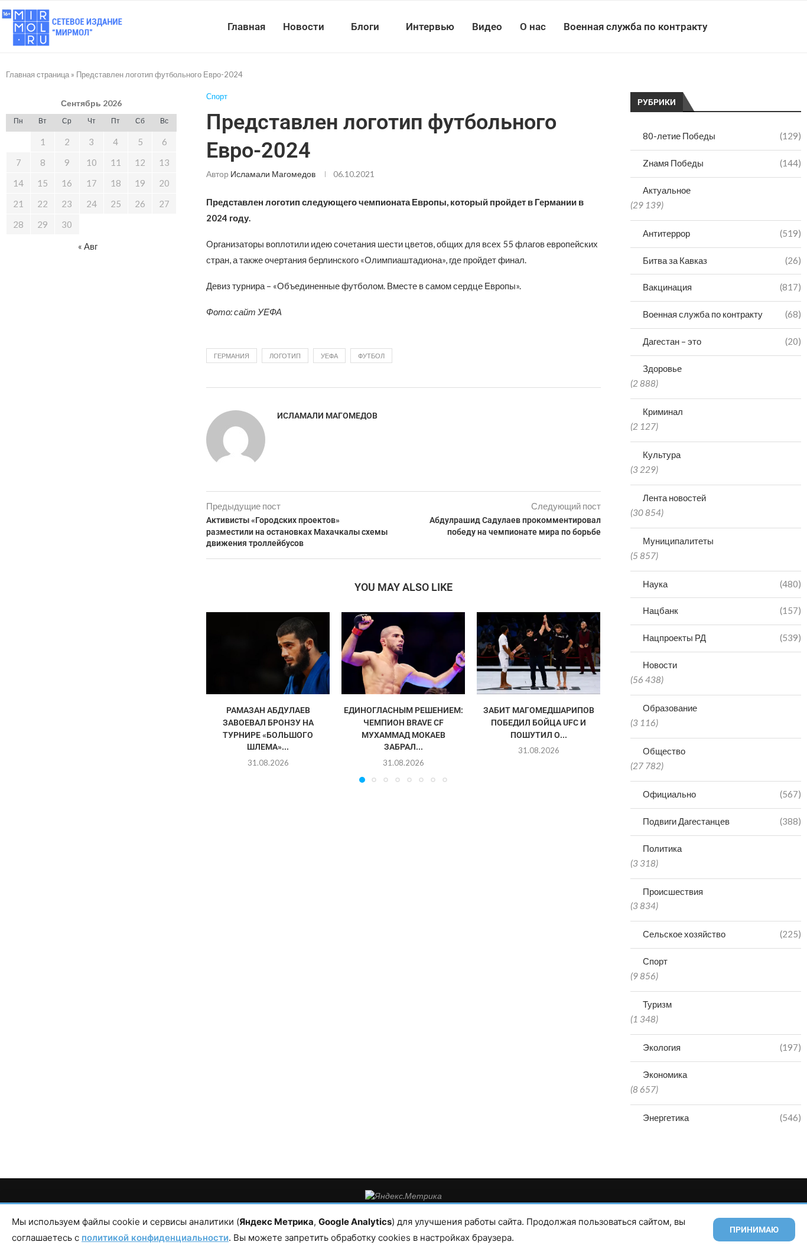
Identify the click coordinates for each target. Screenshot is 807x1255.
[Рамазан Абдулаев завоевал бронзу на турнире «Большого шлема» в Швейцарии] (268, 653)
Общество (664, 751)
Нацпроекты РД (722, 637)
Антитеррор (722, 233)
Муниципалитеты (678, 540)
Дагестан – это (722, 341)
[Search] (801, 27)
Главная (246, 26)
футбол (371, 355)
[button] (222, 697)
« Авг (87, 246)
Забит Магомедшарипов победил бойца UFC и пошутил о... (538, 722)
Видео (487, 26)
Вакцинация (722, 287)
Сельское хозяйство (722, 934)
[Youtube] (746, 27)
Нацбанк (722, 610)
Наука (722, 584)
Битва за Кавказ (722, 260)
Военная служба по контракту (635, 26)
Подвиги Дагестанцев (722, 821)
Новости (303, 26)
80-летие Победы (722, 135)
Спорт (655, 961)
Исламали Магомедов (272, 174)
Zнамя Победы (722, 163)
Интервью (430, 26)
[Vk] (758, 27)
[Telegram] (770, 27)
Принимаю (754, 1229)
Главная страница (37, 74)
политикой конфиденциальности (155, 1237)
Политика (662, 848)
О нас (533, 26)
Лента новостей (674, 497)
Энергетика (722, 1117)
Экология (722, 1047)
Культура (662, 454)
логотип (285, 355)
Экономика (665, 1074)
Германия (231, 355)
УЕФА (329, 355)
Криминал (663, 411)
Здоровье (662, 368)
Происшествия (673, 891)
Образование (670, 707)
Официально (722, 794)
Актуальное (667, 190)
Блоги (365, 26)
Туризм (657, 1004)
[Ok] (783, 27)
